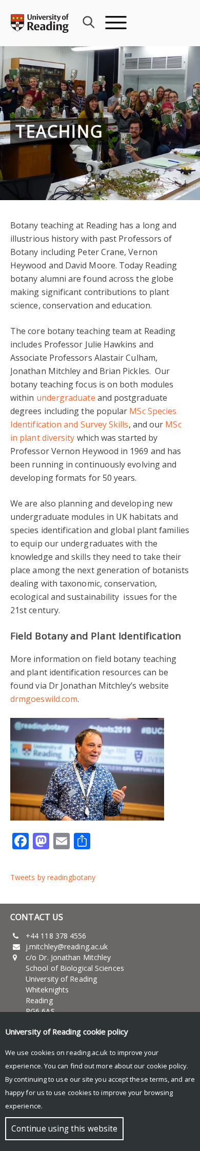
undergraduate (65, 397)
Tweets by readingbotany (52, 877)
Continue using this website (64, 1128)
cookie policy (167, 1065)
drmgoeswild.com (43, 699)
